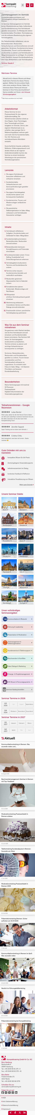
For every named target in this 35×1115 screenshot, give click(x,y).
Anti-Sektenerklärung (9, 1101)
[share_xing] (10, 1113)
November (21, 711)
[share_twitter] (20, 1113)
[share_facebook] (15, 1113)
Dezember (29, 711)
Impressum (6, 1109)
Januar (13, 723)
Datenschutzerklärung (10, 1105)
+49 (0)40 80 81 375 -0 (12, 1069)
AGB (4, 1098)
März (29, 723)
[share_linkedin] (24, 1113)
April (13, 730)
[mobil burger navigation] (22, 5)
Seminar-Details (7, 63)
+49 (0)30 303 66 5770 (12, 1081)
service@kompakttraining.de (11, 1087)
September (29, 704)
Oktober (13, 711)
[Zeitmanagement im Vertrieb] (27, 5)
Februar (21, 723)
